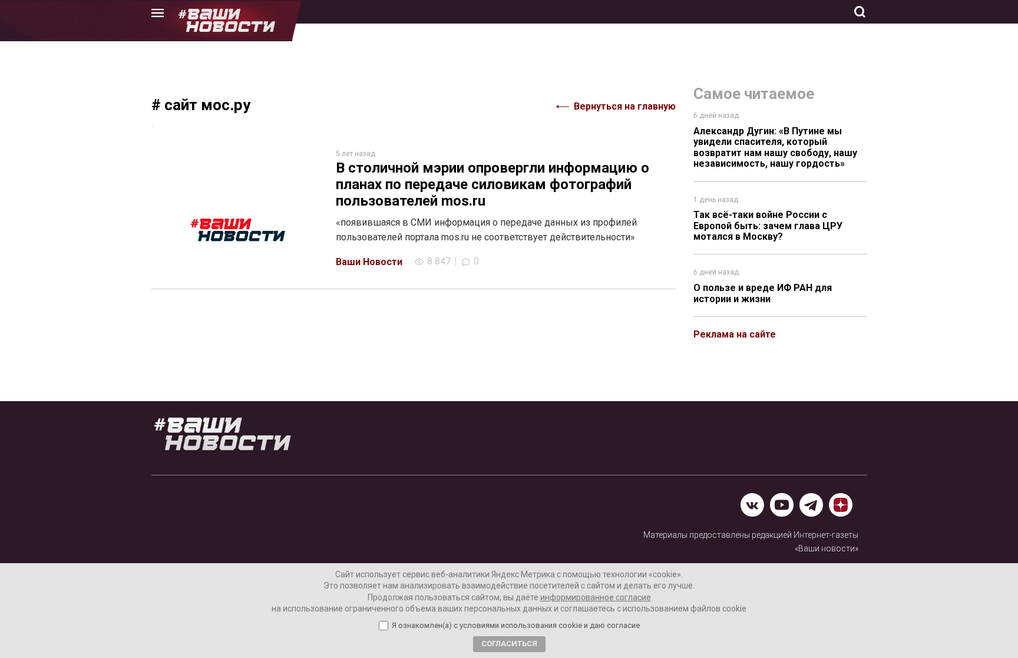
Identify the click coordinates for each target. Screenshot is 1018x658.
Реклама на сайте (734, 334)
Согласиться (509, 643)
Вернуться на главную (625, 106)
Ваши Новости (369, 261)
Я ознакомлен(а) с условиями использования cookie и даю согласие (516, 625)
